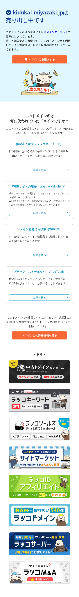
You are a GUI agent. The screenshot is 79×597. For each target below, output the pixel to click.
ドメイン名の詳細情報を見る (39, 335)
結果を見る (39, 169)
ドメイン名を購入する (41, 59)
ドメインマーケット (56, 32)
